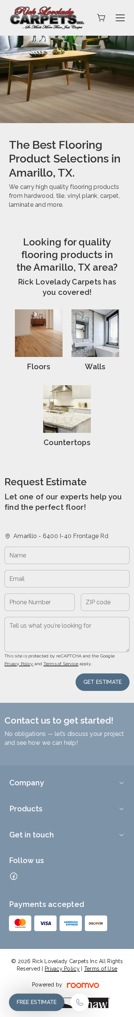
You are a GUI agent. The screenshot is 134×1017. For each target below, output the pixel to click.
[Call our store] (79, 1002)
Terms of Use (100, 969)
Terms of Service (61, 663)
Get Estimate (102, 682)
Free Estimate (37, 1002)
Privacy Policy (18, 663)
